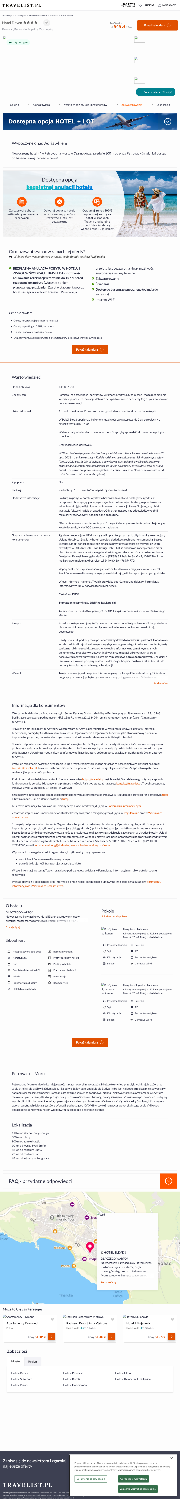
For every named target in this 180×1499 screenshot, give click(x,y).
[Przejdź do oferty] (51, 1336)
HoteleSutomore (21, 1379)
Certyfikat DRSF (69, 594)
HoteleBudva (19, 1373)
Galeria (14, 104)
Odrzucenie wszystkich (133, 1478)
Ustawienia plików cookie (90, 1478)
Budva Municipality (38, 15)
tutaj (165, 794)
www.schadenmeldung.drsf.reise (90, 845)
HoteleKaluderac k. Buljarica (133, 1379)
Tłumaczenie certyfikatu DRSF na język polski (87, 602)
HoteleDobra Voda (75, 1385)
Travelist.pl (7, 15)
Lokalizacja (163, 104)
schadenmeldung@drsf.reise (82, 560)
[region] (123, 1475)
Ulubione (149, 5)
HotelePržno (19, 1385)
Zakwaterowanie (131, 104)
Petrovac (54, 15)
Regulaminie (131, 813)
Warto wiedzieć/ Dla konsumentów (85, 104)
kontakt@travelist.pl (78, 506)
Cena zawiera (41, 104)
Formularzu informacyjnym (124, 806)
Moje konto (169, 5)
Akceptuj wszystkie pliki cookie (138, 1488)
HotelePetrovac (73, 1373)
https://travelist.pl (93, 779)
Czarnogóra (20, 15)
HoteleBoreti (71, 1379)
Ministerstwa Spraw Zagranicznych (131, 657)
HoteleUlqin (123, 1373)
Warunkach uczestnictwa (47, 886)
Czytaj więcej (161, 683)
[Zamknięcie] (171, 1458)
